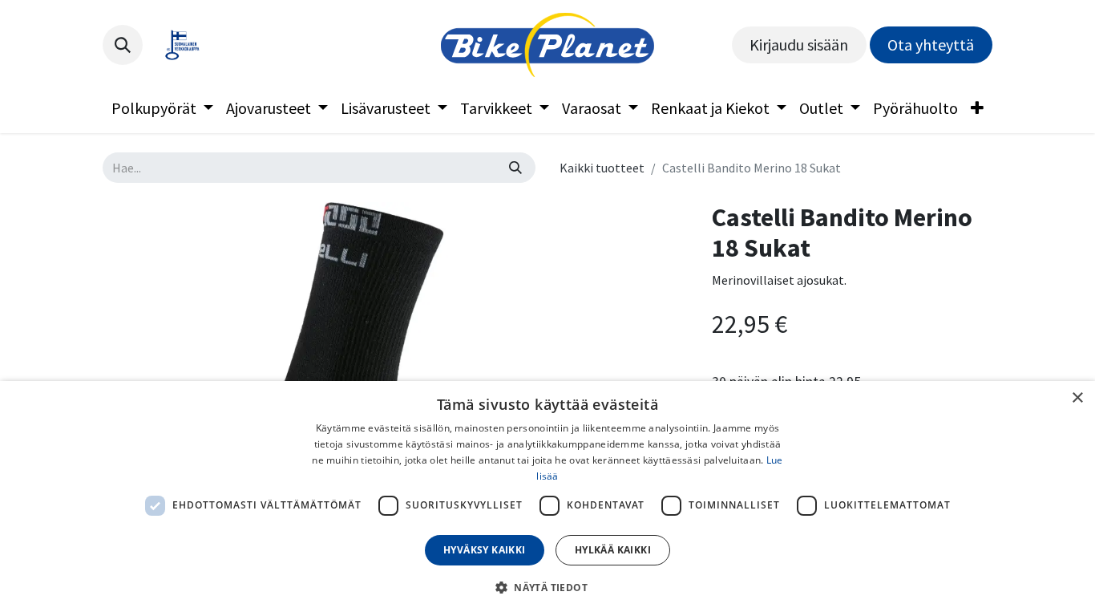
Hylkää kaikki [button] (613, 550)
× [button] (1077, 398)
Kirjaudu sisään (799, 44)
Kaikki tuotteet (602, 168)
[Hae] (515, 167)
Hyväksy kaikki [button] (484, 550)
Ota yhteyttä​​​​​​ (930, 44)
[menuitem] (162, 108)
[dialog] (547, 498)
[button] (123, 45)
